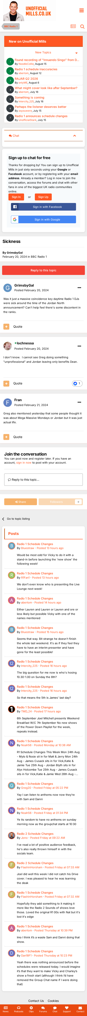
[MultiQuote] (6, 327)
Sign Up (43, 197)
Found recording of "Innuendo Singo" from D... (47, 60)
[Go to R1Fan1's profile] (11, 575)
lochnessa (25, 343)
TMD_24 (26, 711)
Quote (17, 327)
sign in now (23, 462)
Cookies (53, 1000)
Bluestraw (27, 548)
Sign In (16, 197)
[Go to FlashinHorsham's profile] (11, 865)
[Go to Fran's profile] (7, 402)
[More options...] (79, 287)
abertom (24, 73)
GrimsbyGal (15, 252)
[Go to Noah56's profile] (11, 743)
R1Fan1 (25, 577)
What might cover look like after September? (46, 88)
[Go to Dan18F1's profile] (11, 953)
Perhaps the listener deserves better (40, 106)
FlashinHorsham (31, 867)
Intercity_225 (26, 101)
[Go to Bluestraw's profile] (11, 545)
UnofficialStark (28, 120)
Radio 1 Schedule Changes (35, 544)
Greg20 (26, 787)
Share (22, 501)
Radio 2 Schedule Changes (35, 833)
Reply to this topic (43, 270)
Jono (24, 837)
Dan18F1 (26, 955)
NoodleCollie (26, 63)
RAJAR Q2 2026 (26, 78)
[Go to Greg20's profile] (11, 785)
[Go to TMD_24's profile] (11, 709)
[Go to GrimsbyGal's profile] (7, 288)
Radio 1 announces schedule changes (41, 116)
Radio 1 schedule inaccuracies (36, 69)
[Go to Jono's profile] (11, 835)
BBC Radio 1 (39, 256)
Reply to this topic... (25, 479)
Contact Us (36, 1000)
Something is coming (29, 97)
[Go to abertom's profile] (11, 600)
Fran (18, 400)
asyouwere (25, 110)
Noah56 (26, 745)
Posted (31, 290)
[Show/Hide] (74, 135)
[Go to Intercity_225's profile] (11, 663)
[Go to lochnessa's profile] (7, 346)
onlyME (23, 82)
